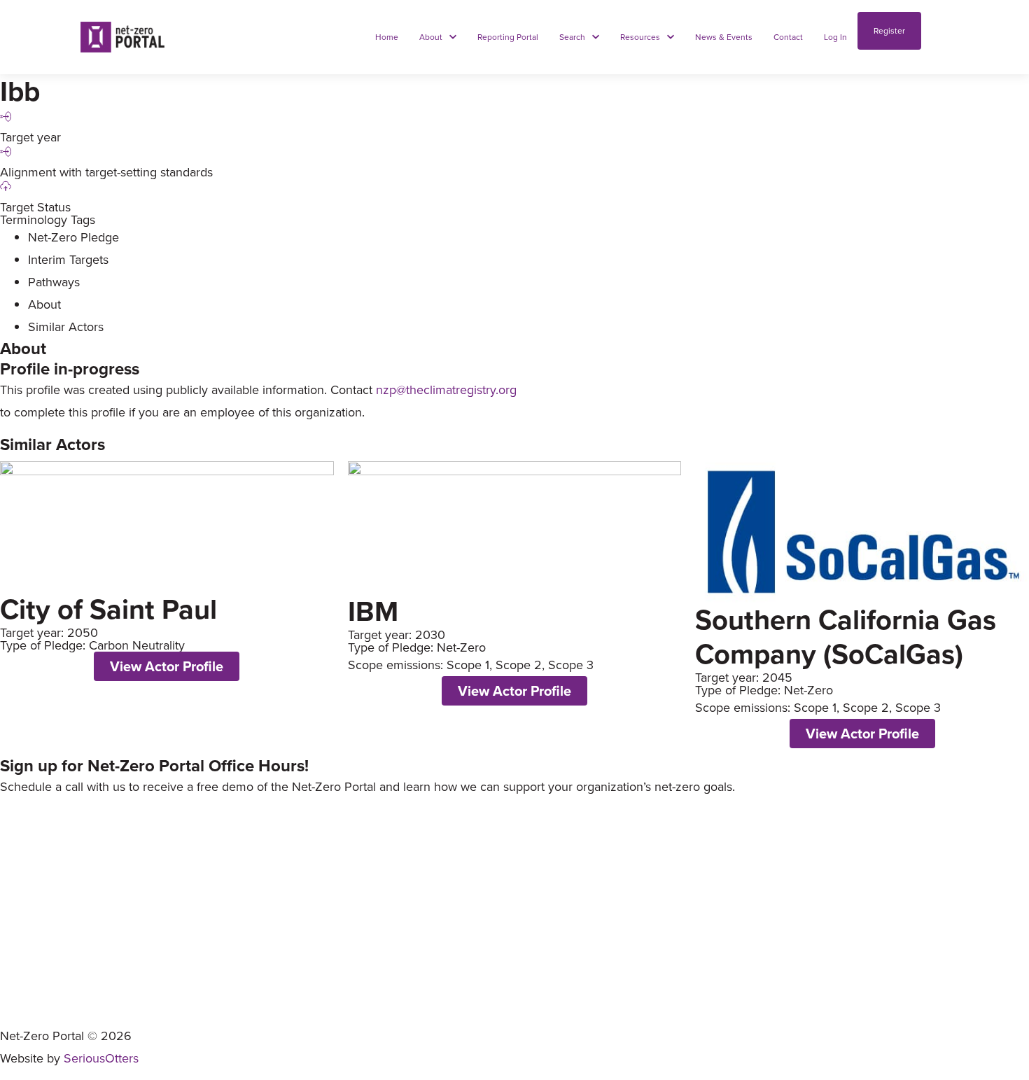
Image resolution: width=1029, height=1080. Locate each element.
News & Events (34, 988)
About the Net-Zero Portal (62, 937)
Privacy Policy (33, 1018)
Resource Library (40, 971)
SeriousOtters (101, 1058)
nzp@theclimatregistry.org (446, 389)
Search (17, 954)
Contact (19, 1004)
